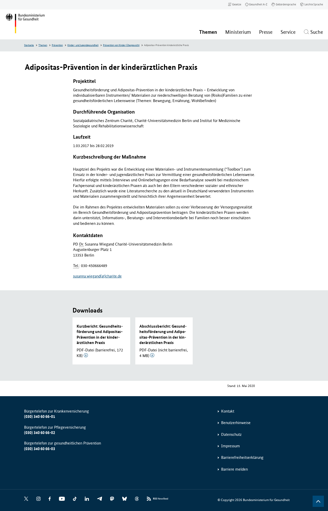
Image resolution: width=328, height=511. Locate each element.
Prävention (57, 45)
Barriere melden (234, 469)
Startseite (29, 45)
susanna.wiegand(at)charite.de (97, 276)
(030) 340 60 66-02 (39, 432)
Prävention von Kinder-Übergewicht (121, 45)
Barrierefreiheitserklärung (242, 457)
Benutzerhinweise (236, 422)
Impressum (230, 445)
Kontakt (227, 411)
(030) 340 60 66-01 (39, 416)
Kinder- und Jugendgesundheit (82, 45)
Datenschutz (231, 434)
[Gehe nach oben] (318, 501)
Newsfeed (160, 498)
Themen (42, 45)
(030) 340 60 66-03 (39, 448)
